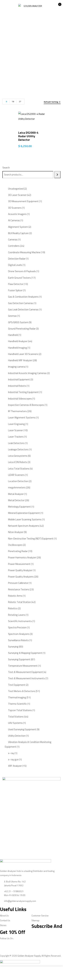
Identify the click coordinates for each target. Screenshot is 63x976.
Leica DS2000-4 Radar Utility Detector (28, 136)
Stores (3, 925)
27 (20, 101)
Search (6, 167)
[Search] (57, 174)
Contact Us (5, 920)
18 (13, 101)
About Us (4, 915)
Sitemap (35, 920)
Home (29, 64)
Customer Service (40, 915)
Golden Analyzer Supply (29, 955)
